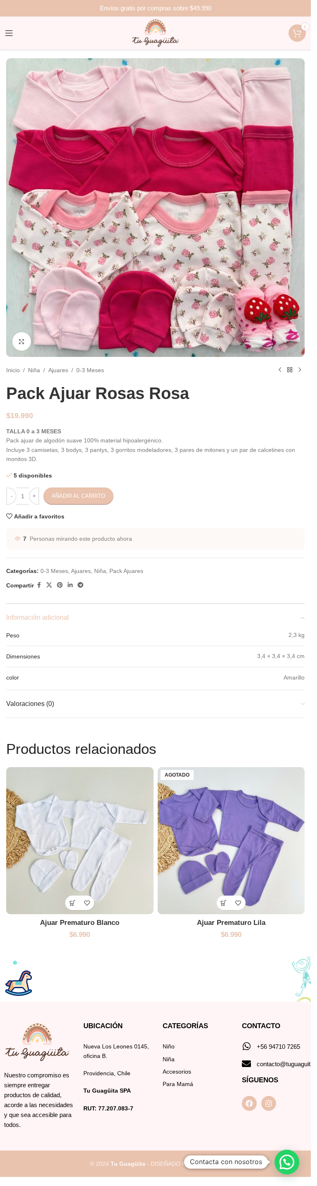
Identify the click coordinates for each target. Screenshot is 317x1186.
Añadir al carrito (78, 496)
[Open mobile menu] (9, 33)
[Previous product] (280, 370)
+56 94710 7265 (278, 1046)
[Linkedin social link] (70, 585)
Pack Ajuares (126, 571)
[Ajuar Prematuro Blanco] (80, 841)
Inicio (13, 370)
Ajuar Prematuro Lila (231, 923)
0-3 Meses (90, 370)
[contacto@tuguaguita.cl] (246, 1063)
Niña (34, 370)
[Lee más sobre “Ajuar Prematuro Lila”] (224, 903)
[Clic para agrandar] (21, 341)
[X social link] (49, 585)
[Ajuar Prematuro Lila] (231, 841)
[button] (72, 903)
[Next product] (300, 370)
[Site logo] (155, 32)
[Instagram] (268, 1103)
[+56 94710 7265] (246, 1046)
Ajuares (58, 370)
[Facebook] (249, 1103)
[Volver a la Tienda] (290, 370)
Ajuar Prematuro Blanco (79, 923)
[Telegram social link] (80, 585)
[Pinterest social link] (59, 585)
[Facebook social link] (39, 585)
